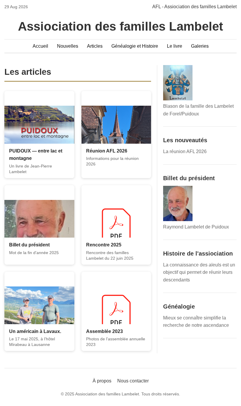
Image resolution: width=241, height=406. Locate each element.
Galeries (200, 46)
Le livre (174, 46)
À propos (102, 380)
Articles (95, 46)
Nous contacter (133, 380)
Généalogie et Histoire (134, 46)
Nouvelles (67, 46)
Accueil (40, 46)
